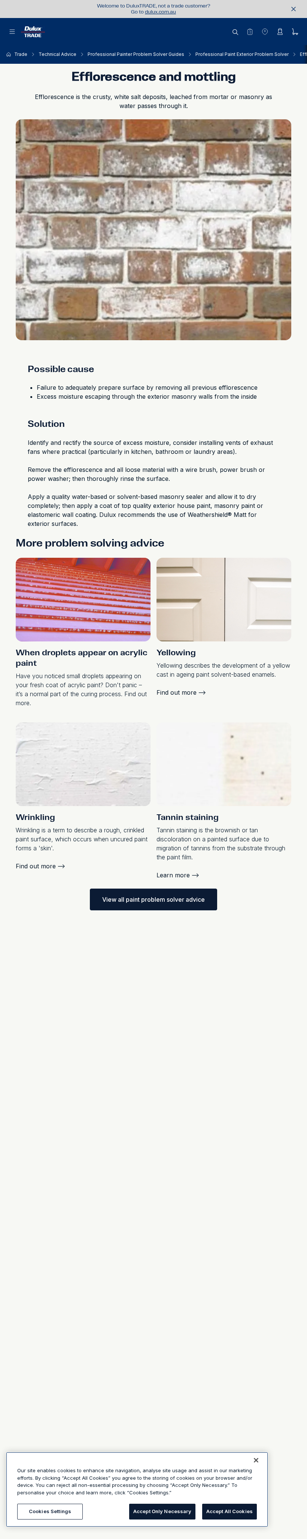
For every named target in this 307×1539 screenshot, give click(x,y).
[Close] (256, 1460)
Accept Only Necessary (162, 1511)
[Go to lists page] (250, 32)
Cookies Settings (50, 1511)
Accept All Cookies (229, 1511)
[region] (137, 1489)
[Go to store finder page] (265, 32)
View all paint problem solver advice (153, 899)
